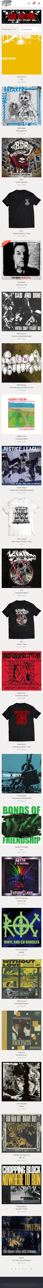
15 (31, 1269)
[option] (21, 17)
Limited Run (33, 1285)
